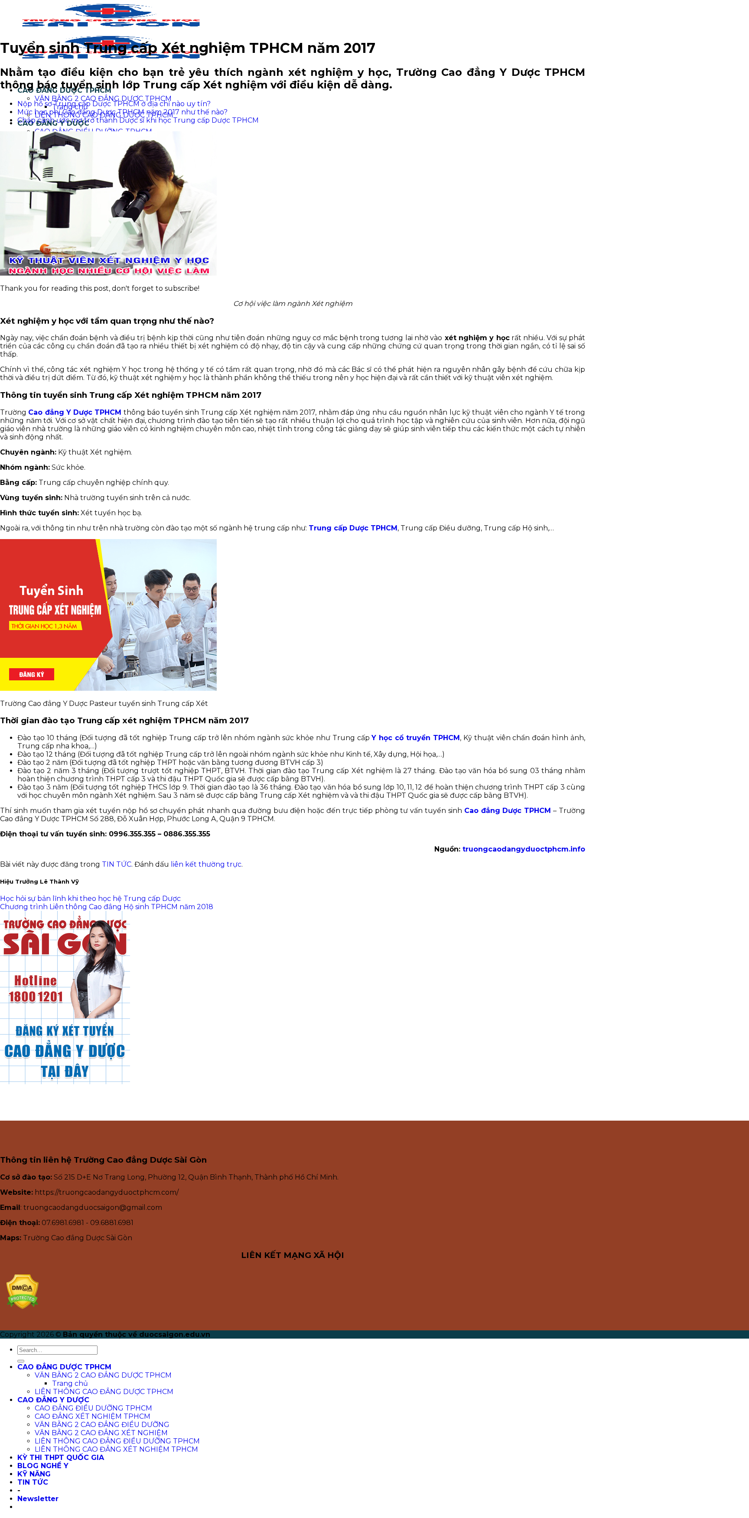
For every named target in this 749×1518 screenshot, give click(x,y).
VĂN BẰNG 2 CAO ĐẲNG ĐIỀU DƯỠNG (102, 1424)
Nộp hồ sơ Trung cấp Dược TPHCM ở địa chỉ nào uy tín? (114, 104)
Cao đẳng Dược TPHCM (507, 810)
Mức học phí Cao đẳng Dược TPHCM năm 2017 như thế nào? (122, 112)
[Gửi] (20, 1361)
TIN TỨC (116, 864)
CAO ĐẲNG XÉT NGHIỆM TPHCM (92, 1416)
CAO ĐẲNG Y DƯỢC (53, 1400)
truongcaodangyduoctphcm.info (523, 849)
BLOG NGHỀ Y (42, 1466)
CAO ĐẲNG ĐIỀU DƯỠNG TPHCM (93, 1408)
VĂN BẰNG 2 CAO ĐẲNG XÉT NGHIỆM (101, 1433)
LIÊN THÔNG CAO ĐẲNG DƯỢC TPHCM (104, 1392)
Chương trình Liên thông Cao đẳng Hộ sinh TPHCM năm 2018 (106, 907)
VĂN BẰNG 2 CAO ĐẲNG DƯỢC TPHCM (103, 98)
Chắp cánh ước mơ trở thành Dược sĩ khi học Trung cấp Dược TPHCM (138, 120)
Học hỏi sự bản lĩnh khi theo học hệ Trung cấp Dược (90, 898)
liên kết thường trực (206, 864)
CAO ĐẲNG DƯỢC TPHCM (64, 1367)
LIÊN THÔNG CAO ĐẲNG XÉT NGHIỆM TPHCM (116, 1449)
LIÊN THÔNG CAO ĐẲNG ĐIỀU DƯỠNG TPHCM (117, 1441)
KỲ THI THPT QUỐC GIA (60, 1457)
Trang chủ (70, 1383)
